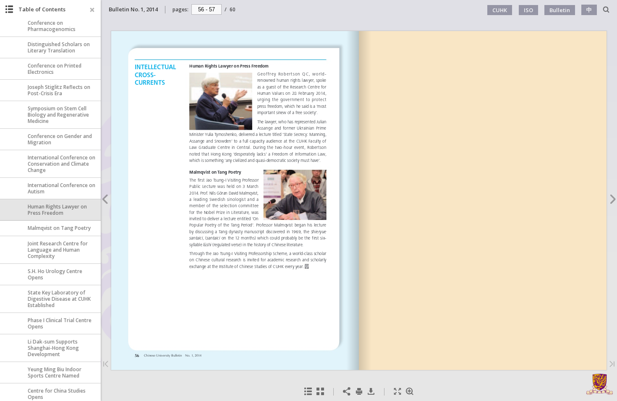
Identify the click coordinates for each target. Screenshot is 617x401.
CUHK (499, 10)
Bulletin (559, 10)
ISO (528, 10)
